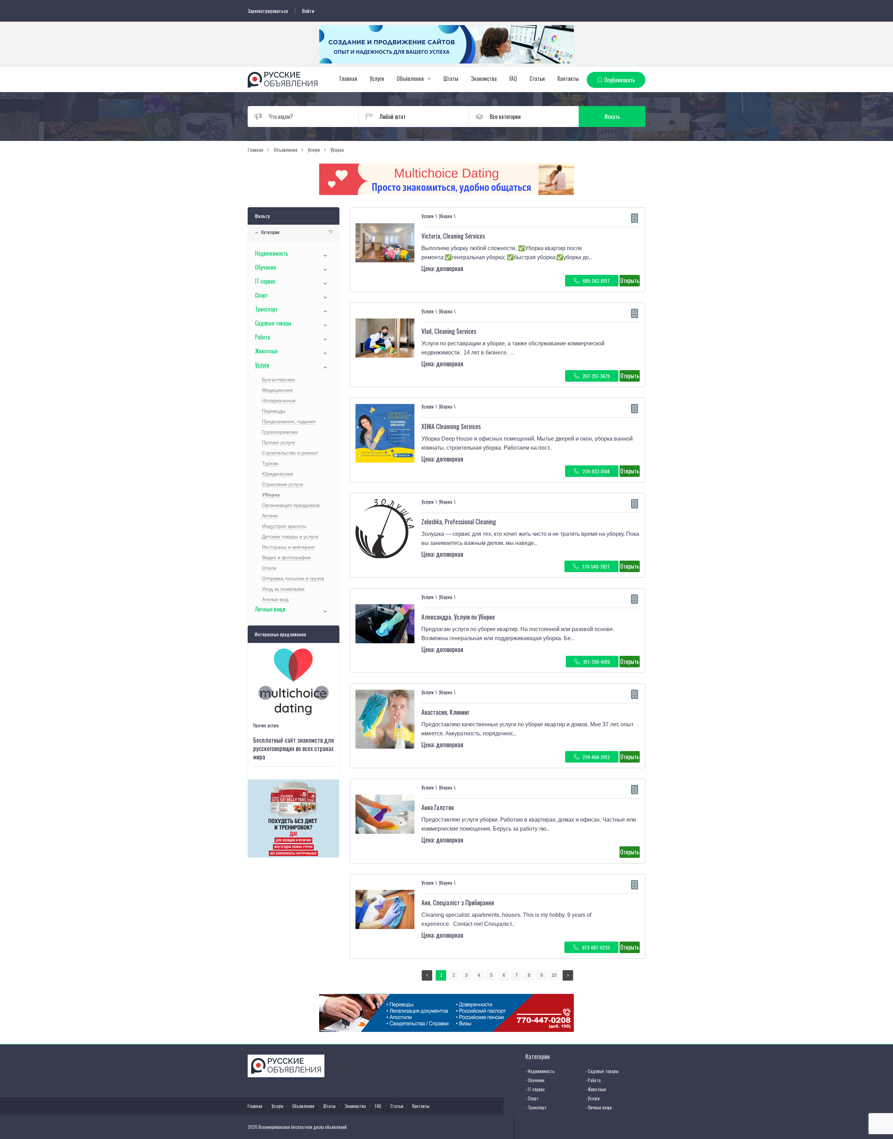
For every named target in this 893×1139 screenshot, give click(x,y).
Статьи (537, 78)
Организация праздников (291, 505)
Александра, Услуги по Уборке (458, 616)
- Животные (595, 1089)
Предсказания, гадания (289, 421)
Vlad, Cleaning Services (448, 331)
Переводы (273, 411)
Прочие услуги (278, 442)
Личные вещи (270, 609)
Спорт (261, 295)
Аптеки (270, 515)
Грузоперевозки (280, 432)
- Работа (593, 1080)
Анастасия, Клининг (445, 712)
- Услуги (592, 1098)
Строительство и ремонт (290, 453)
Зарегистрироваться (268, 11)
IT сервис (265, 281)
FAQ (513, 78)
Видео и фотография (286, 557)
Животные (266, 351)
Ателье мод (275, 599)
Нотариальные (279, 400)
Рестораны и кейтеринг (288, 547)
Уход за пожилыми (283, 589)
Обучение (265, 267)
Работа (262, 337)
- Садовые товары (601, 1071)
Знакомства (484, 78)
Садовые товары (273, 323)
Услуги (377, 78)
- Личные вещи (598, 1107)
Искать (612, 116)
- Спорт (532, 1098)
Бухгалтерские (278, 379)
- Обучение (535, 1080)
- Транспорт (536, 1107)
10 (553, 975)
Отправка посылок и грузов (293, 578)
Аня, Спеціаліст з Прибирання (457, 902)
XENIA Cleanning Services (451, 426)
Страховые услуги (282, 484)
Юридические (277, 474)
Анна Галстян (437, 807)
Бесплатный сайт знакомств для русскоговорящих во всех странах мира (293, 748)
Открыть (629, 280)
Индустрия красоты (284, 526)
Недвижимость (271, 253)
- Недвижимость (540, 1071)
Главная (348, 78)
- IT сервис (535, 1089)
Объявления (410, 78)
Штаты (450, 78)
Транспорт (266, 309)
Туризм (270, 463)
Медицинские (277, 390)
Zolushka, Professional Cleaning (458, 521)
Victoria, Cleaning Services (453, 235)
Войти (308, 11)
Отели (269, 568)
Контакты (568, 78)
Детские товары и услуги (290, 536)
